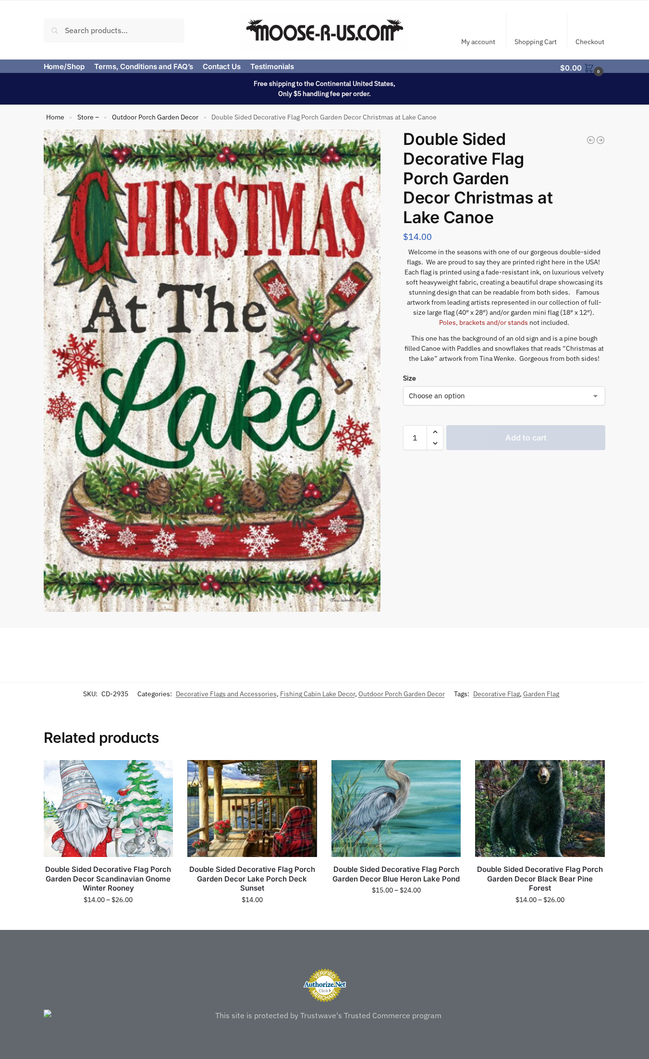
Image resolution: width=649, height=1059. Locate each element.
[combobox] (114, 29)
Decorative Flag (496, 694)
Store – (88, 117)
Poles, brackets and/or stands (483, 322)
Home (55, 117)
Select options (108, 920)
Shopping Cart (535, 41)
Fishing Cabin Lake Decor (317, 694)
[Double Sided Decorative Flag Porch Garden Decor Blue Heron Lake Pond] (396, 808)
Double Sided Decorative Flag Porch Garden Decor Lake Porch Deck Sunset (252, 878)
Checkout (590, 41)
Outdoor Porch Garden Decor (155, 117)
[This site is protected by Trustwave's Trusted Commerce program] (325, 1015)
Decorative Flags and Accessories (226, 694)
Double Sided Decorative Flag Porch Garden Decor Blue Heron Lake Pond (396, 874)
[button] (582, 67)
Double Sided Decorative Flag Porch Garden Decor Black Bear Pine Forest (540, 878)
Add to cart (526, 437)
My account (478, 41)
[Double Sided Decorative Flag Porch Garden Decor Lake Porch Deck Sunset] (252, 808)
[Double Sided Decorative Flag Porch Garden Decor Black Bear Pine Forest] (540, 808)
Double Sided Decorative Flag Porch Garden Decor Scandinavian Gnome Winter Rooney (108, 878)
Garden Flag (541, 694)
